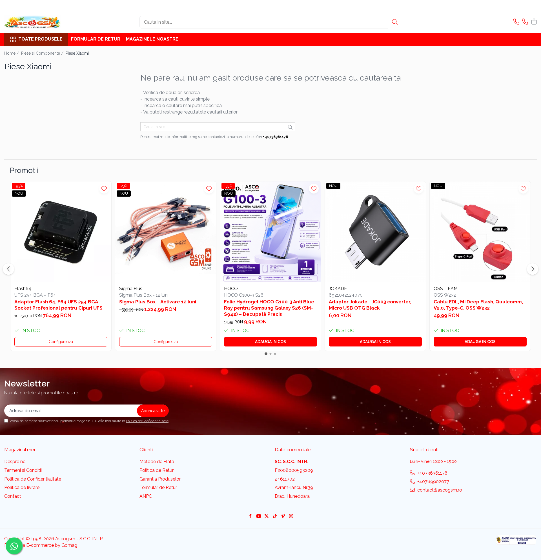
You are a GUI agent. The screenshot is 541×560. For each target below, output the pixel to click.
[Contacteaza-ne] (516, 22)
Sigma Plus (130, 288)
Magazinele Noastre (152, 39)
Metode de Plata (156, 461)
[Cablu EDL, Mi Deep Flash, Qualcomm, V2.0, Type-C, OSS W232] (480, 231)
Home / (12, 53)
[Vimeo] (283, 516)
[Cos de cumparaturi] (534, 22)
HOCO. (231, 288)
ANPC (145, 496)
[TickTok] (274, 516)
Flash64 (22, 288)
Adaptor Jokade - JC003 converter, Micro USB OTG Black (370, 305)
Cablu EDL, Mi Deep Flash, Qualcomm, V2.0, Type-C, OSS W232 (478, 305)
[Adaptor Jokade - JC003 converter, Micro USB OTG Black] (375, 231)
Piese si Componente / (43, 53)
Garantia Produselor (160, 479)
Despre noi (15, 461)
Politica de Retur (156, 470)
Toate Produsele (40, 39)
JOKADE (338, 288)
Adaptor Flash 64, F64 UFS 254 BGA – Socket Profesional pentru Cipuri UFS (58, 305)
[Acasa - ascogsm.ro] (32, 21)
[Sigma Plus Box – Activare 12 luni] (165, 231)
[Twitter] (266, 516)
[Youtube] (258, 516)
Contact (12, 496)
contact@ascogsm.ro (439, 490)
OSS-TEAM (446, 288)
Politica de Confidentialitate (147, 421)
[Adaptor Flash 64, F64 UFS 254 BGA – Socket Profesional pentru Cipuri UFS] (60, 231)
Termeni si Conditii (23, 470)
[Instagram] (291, 516)
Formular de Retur (95, 39)
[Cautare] (395, 22)
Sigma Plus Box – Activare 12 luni (157, 302)
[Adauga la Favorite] (104, 189)
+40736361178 (431, 473)
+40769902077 (432, 481)
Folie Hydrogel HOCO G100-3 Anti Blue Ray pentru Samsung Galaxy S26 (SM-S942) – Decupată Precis (269, 308)
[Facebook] (250, 516)
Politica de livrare (21, 487)
